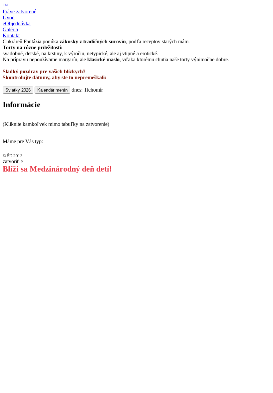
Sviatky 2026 (18, 90)
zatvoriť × (13, 161)
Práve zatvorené (19, 11)
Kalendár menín (52, 90)
